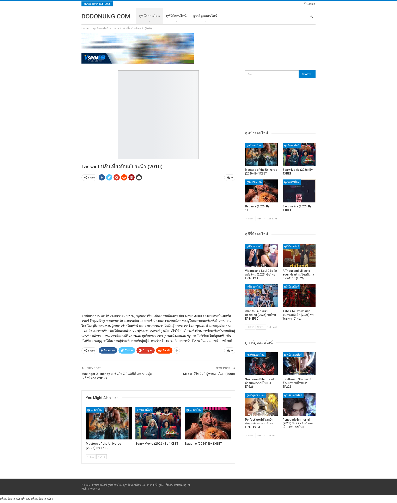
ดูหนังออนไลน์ (149, 16)
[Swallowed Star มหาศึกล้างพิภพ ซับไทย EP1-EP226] (299, 363)
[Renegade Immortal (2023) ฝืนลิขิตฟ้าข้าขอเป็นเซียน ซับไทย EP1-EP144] (299, 404)
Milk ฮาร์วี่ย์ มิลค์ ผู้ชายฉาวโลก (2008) (209, 374)
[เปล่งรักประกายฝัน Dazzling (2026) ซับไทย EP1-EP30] (261, 295)
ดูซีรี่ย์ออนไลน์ (176, 16)
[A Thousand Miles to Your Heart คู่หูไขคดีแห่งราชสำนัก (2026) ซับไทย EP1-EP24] (299, 255)
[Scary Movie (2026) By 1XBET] (158, 423)
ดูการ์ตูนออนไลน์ (205, 16)
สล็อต (50, 499)
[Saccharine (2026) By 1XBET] (299, 190)
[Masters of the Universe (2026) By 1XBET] (109, 423)
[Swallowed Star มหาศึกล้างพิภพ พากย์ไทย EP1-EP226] (261, 363)
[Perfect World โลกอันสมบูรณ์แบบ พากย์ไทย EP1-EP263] (261, 404)
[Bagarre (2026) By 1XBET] (208, 423)
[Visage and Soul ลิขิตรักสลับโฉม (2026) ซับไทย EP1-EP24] (261, 255)
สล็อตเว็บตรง (7, 499)
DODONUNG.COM (105, 16)
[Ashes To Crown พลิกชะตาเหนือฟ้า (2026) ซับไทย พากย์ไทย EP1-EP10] (299, 295)
